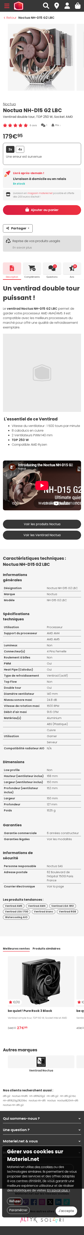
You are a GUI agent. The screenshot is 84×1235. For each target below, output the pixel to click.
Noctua (9, 104)
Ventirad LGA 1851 (62, 906)
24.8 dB (52, 700)
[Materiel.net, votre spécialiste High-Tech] (18, 6)
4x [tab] (20, 149)
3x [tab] (10, 149)
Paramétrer (18, 1210)
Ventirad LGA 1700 (16, 911)
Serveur (52, 742)
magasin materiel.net (40, 193)
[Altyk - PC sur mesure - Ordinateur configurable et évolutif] (29, 1220)
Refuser (15, 1201)
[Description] (12, 268)
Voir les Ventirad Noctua (42, 535)
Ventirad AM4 (37, 906)
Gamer (52, 736)
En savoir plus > (58, 1190)
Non (49, 645)
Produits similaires (46, 949)
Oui (49, 663)
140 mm (52, 694)
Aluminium (54, 718)
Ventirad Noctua (41, 1070)
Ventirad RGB (67, 911)
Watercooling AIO (16, 917)
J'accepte (66, 1211)
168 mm (52, 776)
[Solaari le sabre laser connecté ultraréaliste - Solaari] (52, 1220)
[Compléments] (32, 268)
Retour (11, 17)
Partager (19, 228)
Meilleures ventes (16, 949)
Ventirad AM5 (13, 906)
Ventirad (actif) (57, 676)
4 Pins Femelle (56, 651)
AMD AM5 (53, 639)
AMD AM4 (53, 633)
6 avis (33, 125)
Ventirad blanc (43, 911)
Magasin (58, 3)
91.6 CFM (52, 712)
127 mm (52, 804)
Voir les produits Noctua (42, 524)
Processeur (55, 627)
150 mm (52, 782)
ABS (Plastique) (57, 724)
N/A (49, 748)
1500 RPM (53, 706)
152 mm (52, 788)
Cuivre (51, 730)
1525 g (51, 810)
